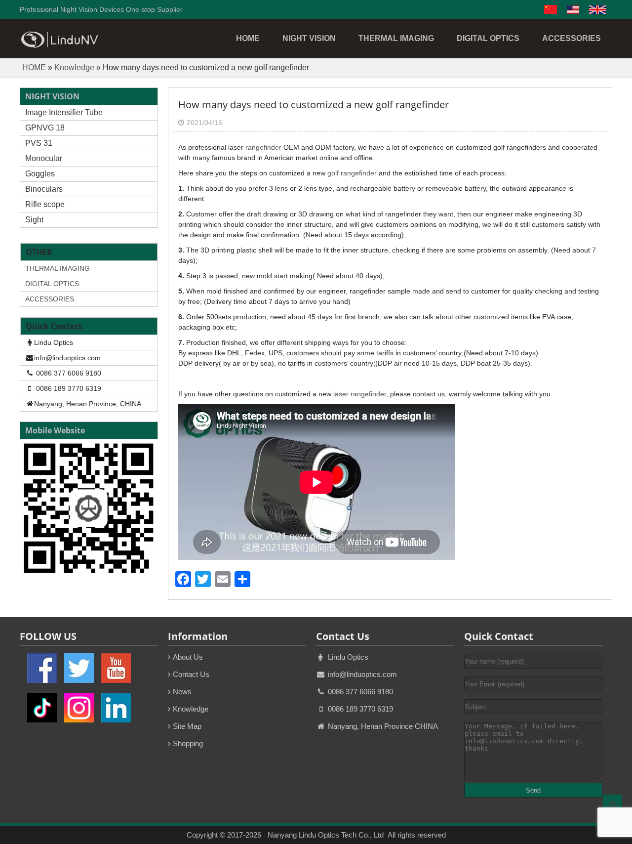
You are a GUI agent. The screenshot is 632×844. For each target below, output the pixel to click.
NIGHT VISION (309, 38)
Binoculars (44, 189)
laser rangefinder (359, 394)
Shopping (188, 743)
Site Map (187, 726)
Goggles (40, 173)
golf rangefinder (352, 173)
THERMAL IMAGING (396, 38)
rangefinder (263, 147)
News (182, 691)
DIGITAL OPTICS (488, 38)
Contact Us (191, 674)
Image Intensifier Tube (64, 112)
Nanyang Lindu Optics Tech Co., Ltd (326, 835)
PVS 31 (38, 143)
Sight (34, 219)
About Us (188, 657)
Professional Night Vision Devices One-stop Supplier (101, 9)
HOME (248, 38)
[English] (573, 11)
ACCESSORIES (571, 38)
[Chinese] (550, 11)
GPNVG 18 (45, 128)
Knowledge (74, 67)
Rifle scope (45, 204)
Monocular (43, 158)
